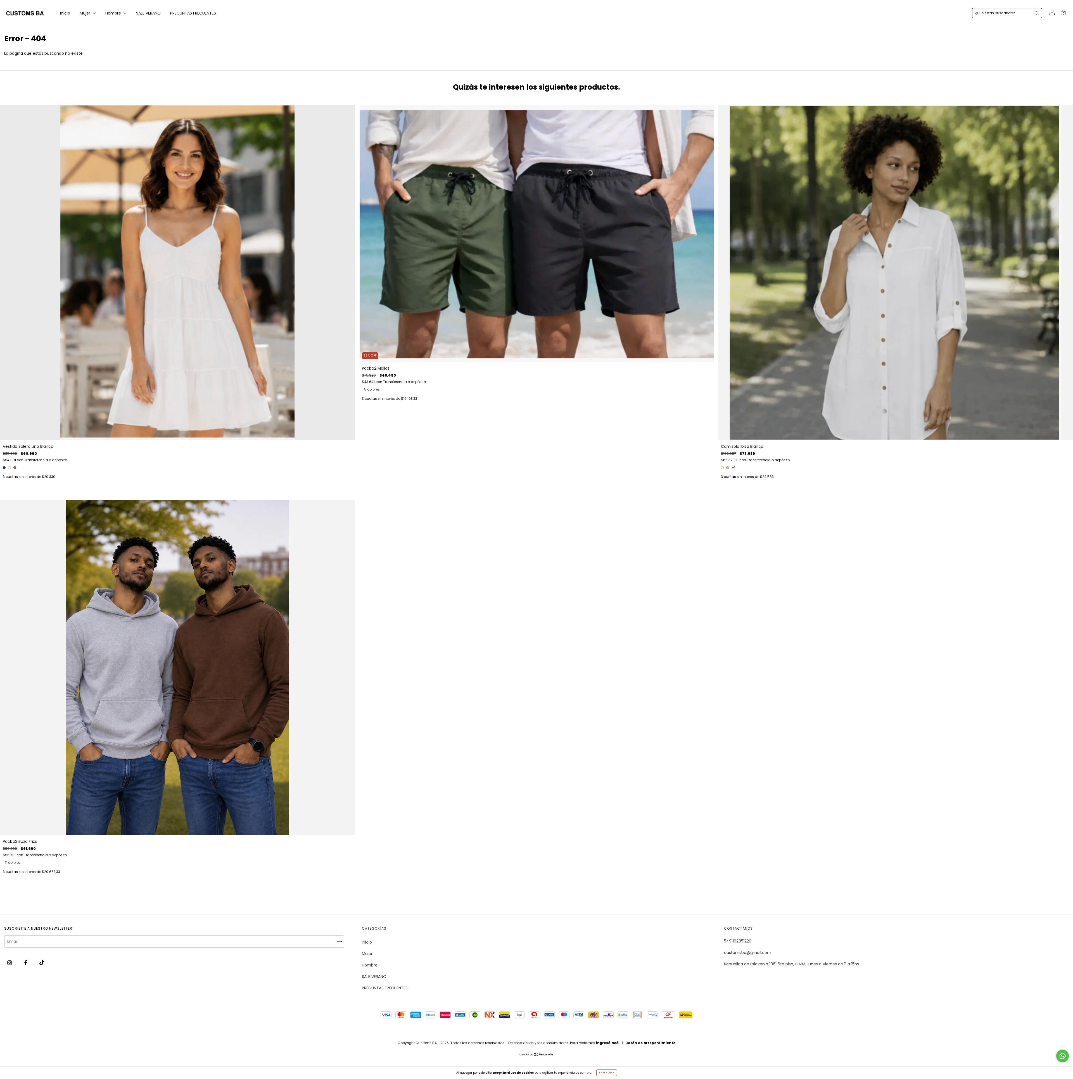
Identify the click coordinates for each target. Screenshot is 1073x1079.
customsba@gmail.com (747, 952)
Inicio (65, 13)
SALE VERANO (148, 13)
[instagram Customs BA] (10, 962)
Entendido (606, 1072)
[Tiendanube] (536, 1055)
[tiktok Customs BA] (41, 962)
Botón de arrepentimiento (650, 1042)
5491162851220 (737, 941)
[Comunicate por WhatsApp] (1062, 1056)
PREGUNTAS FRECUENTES (193, 13)
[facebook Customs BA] (26, 962)
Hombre (113, 13)
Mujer (85, 13)
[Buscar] (1036, 13)
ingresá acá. (608, 1042)
